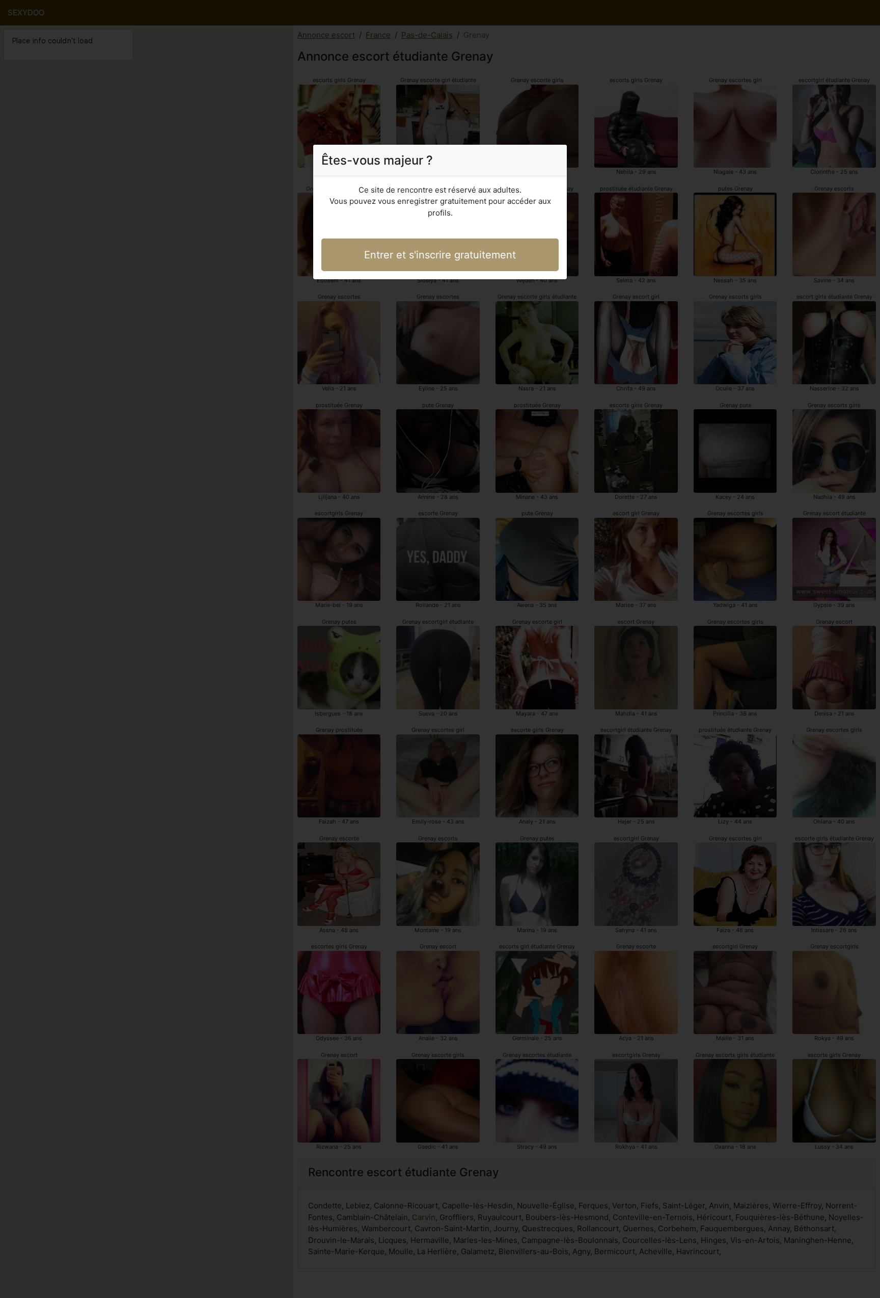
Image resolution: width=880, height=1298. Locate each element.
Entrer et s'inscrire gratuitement (440, 255)
